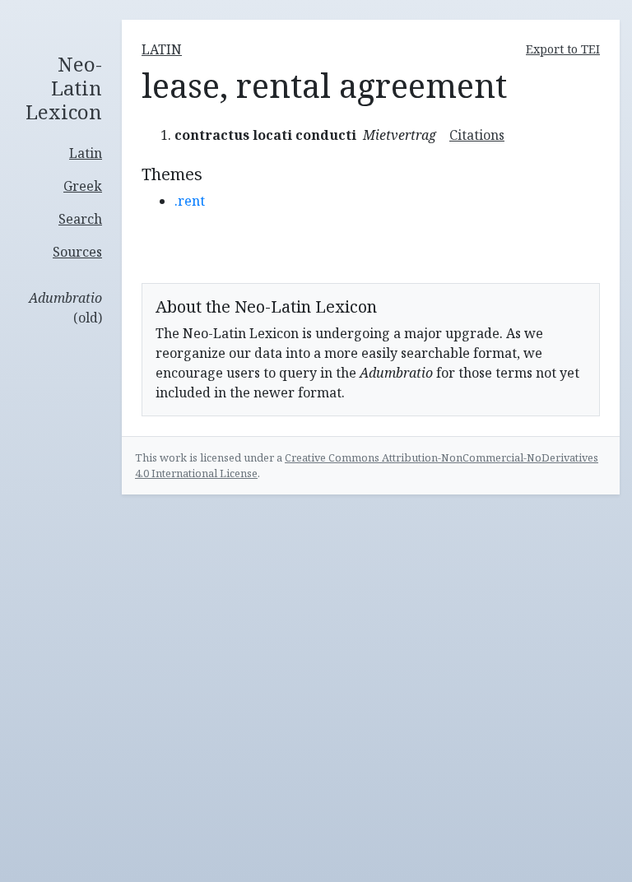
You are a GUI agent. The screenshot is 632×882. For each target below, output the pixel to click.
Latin (85, 153)
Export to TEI (563, 49)
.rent (189, 201)
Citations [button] (476, 135)
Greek (82, 186)
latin (162, 49)
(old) (65, 308)
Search (80, 219)
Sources (77, 252)
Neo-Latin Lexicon (64, 88)
